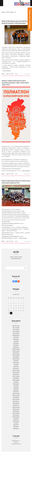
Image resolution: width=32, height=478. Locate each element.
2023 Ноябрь (16, 374)
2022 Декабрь (16, 354)
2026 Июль (16, 426)
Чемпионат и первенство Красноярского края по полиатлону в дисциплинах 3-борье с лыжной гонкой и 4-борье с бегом (15, 83)
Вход (19, 258)
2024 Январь (16, 378)
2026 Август (16, 428)
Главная (3, 12)
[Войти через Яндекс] (18, 281)
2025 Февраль (16, 403)
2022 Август (16, 347)
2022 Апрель (16, 339)
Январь (12, 12)
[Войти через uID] (13, 281)
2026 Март (16, 418)
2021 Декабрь (16, 331)
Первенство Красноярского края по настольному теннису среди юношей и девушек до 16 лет (16, 182)
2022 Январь (16, 333)
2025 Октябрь (16, 409)
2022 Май (16, 341)
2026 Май (16, 422)
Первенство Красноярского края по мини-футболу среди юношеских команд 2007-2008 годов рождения (16, 22)
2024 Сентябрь (16, 393)
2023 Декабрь (16, 376)
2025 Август (16, 405)
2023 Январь (16, 356)
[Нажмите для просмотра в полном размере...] (16, 143)
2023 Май (16, 364)
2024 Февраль (16, 380)
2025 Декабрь (16, 413)
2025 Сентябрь (16, 407)
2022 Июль (16, 345)
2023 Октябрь (16, 372)
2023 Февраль (16, 358)
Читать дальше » (7, 70)
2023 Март (16, 360)
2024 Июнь (16, 387)
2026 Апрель (16, 420)
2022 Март (16, 337)
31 (11, 313)
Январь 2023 (16, 294)
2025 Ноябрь (16, 411)
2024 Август (16, 391)
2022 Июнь (16, 343)
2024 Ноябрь (16, 397)
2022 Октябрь (16, 351)
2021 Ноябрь (16, 329)
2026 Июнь (16, 424)
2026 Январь (16, 415)
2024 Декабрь (16, 399)
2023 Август (16, 368)
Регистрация (14, 258)
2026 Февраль (16, 416)
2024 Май (16, 385)
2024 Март (16, 382)
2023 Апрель (16, 362)
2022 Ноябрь (16, 352)
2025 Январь (16, 401)
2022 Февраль (16, 335)
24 (11, 310)
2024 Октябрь (16, 395)
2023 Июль (16, 366)
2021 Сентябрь (16, 325)
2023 (8, 12)
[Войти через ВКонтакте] (16, 281)
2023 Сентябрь (16, 370)
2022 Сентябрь (16, 349)
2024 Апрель (16, 384)
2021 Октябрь (16, 327)
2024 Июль (16, 389)
